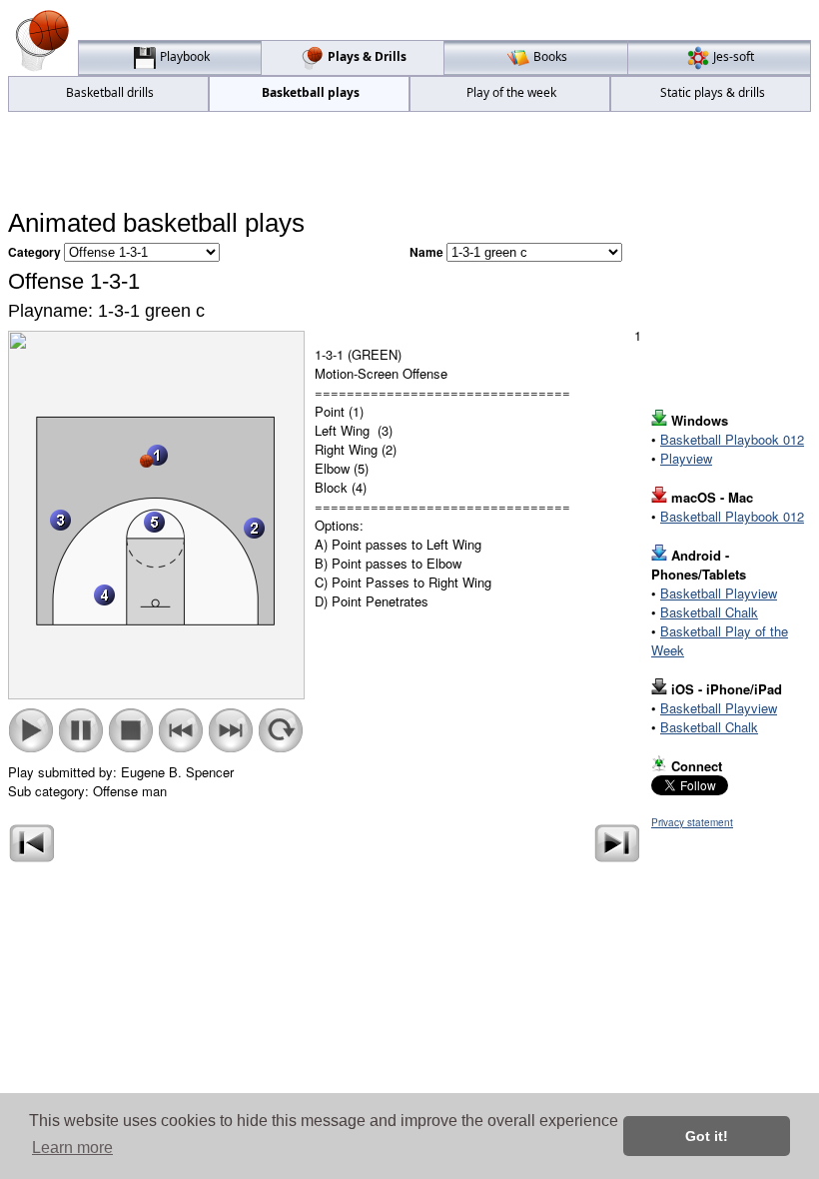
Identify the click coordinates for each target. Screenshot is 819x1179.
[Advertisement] (409, 161)
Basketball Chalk (709, 611)
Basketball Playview (718, 593)
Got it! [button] (706, 1136)
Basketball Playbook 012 (732, 439)
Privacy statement (692, 822)
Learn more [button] (72, 1147)
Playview (686, 458)
